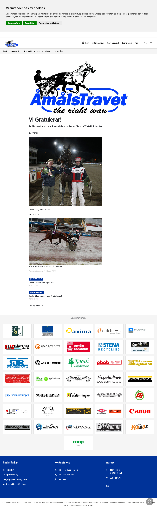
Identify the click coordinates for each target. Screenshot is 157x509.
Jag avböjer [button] (30, 23)
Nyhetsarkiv (28, 51)
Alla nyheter (34, 306)
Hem (87, 43)
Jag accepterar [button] (14, 23)
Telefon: (68, 470)
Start (5, 51)
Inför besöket (98, 43)
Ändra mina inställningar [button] (49, 23)
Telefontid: (66, 475)
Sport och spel (113, 43)
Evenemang (127, 43)
